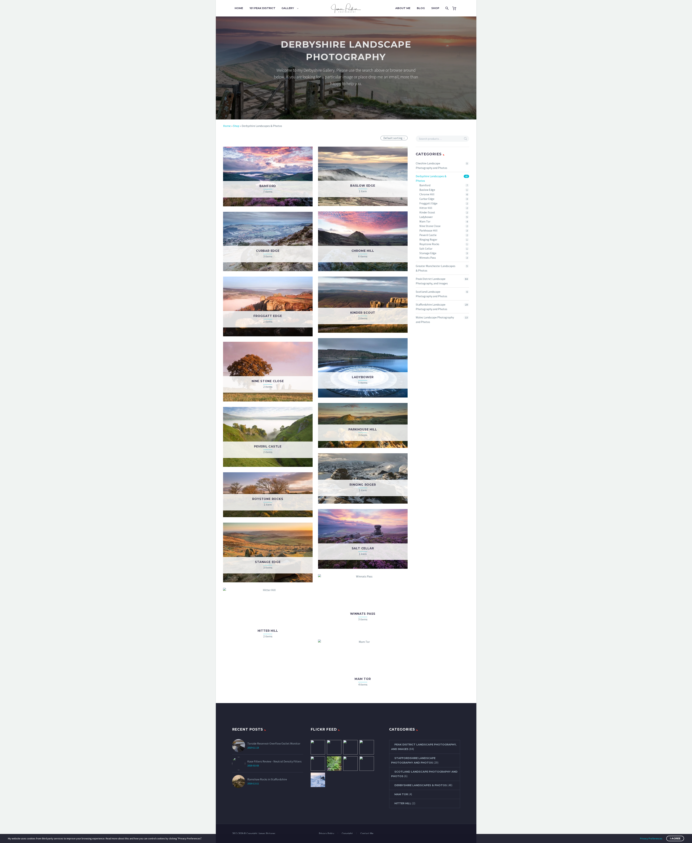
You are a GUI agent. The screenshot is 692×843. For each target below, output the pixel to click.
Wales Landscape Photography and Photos (435, 320)
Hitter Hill (425, 208)
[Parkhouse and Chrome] (366, 763)
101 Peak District (262, 8)
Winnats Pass (427, 257)
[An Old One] (350, 747)
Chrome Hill (426, 194)
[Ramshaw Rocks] (334, 747)
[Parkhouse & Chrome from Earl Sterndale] (318, 747)
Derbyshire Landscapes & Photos (431, 178)
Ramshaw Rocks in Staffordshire (267, 779)
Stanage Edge (427, 253)
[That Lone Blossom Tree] (366, 747)
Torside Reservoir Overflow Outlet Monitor (273, 743)
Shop (435, 8)
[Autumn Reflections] (350, 763)
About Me (402, 8)
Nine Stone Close (430, 226)
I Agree (675, 838)
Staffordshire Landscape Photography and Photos (431, 307)
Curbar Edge (426, 199)
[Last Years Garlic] (334, 763)
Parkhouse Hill (428, 230)
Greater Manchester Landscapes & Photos (435, 268)
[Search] (446, 8)
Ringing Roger (428, 239)
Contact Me (366, 833)
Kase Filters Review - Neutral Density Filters (274, 761)
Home (239, 8)
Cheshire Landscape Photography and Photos (431, 165)
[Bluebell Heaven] (318, 763)
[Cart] (455, 8)
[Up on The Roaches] (318, 780)
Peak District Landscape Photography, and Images (432, 281)
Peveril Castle (428, 235)
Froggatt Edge (428, 203)
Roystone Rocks (429, 244)
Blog (421, 8)
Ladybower (426, 217)
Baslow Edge (427, 190)
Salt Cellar (425, 248)
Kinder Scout (427, 212)
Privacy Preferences (651, 838)
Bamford (424, 185)
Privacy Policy (326, 833)
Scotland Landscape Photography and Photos (431, 294)
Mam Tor (424, 221)
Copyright (347, 833)
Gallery (288, 8)
